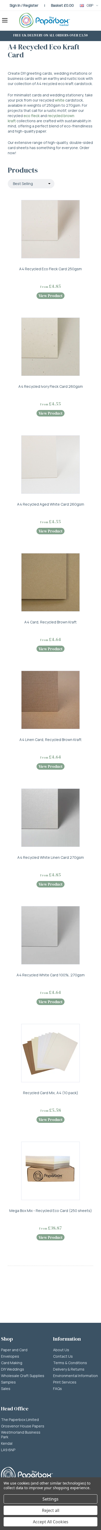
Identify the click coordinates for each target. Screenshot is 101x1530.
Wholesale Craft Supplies (22, 1375)
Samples (8, 1382)
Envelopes (10, 1356)
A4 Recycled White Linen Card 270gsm (50, 857)
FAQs (57, 1388)
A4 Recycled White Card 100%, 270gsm (51, 974)
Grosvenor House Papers (22, 1426)
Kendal (6, 1443)
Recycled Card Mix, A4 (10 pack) (50, 1092)
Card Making (11, 1363)
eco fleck (32, 115)
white (59, 100)
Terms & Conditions (70, 1363)
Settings (50, 1499)
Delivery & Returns (68, 1369)
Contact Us (63, 1356)
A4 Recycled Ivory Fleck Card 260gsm (50, 386)
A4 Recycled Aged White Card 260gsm (50, 504)
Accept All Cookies (50, 1522)
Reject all (50, 1510)
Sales (5, 1388)
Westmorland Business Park (20, 1434)
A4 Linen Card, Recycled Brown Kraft (50, 739)
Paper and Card (14, 1350)
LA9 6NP (8, 1450)
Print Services (64, 1382)
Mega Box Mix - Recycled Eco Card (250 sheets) (50, 1210)
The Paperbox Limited (20, 1419)
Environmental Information (75, 1375)
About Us (61, 1350)
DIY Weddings (12, 1369)
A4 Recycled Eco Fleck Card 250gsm (50, 268)
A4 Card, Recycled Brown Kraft (50, 622)
